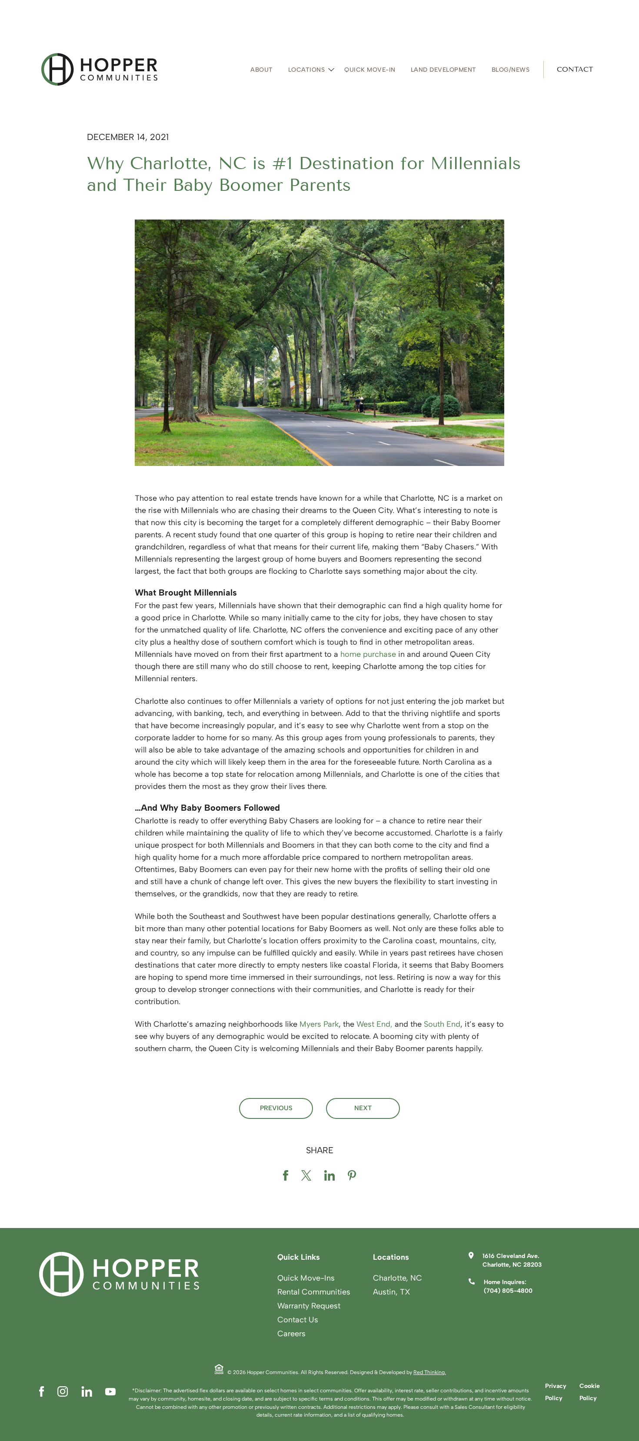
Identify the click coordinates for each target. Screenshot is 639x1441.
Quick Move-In (370, 69)
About (261, 69)
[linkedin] (329, 1177)
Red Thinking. (429, 1372)
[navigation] (423, 69)
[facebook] (285, 1177)
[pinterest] (352, 1177)
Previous (276, 1108)
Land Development (443, 69)
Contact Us (297, 1320)
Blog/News (511, 69)
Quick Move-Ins (306, 1278)
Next (363, 1108)
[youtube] (110, 1391)
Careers (291, 1333)
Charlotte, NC (397, 1278)
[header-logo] (99, 69)
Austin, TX (391, 1292)
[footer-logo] (119, 1274)
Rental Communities (313, 1292)
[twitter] (306, 1177)
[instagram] (62, 1391)
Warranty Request (308, 1306)
